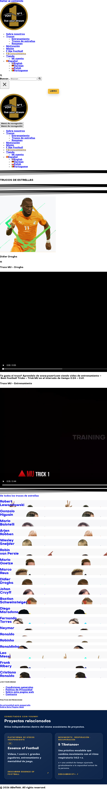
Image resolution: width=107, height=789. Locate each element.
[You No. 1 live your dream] (14, 29)
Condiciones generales (19, 687)
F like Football (14, 51)
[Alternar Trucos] (49, 134)
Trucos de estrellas (23, 41)
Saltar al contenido (11, 1)
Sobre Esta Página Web (12, 707)
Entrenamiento (21, 39)
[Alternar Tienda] (49, 152)
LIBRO (53, 91)
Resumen (17, 44)
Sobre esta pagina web (20, 692)
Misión (10, 49)
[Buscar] (1, 76)
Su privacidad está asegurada (15, 705)
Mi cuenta (18, 59)
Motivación (13, 46)
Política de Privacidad (19, 690)
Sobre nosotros (15, 34)
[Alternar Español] (49, 157)
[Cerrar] (4, 84)
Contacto (11, 695)
